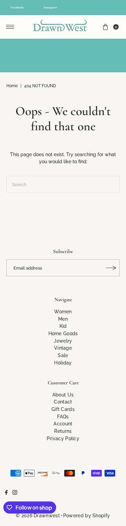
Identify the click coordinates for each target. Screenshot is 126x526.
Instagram (50, 7)
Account (62, 423)
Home (12, 85)
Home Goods (63, 333)
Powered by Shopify (86, 515)
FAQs (63, 416)
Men (63, 319)
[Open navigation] (10, 27)
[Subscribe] (111, 267)
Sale (63, 355)
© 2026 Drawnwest (38, 515)
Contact (63, 402)
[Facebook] (6, 493)
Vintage (63, 348)
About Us (63, 394)
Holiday (63, 362)
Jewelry (63, 341)
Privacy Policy (63, 438)
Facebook (17, 7)
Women (63, 311)
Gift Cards (63, 409)
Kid (63, 326)
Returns (63, 431)
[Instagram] (14, 493)
